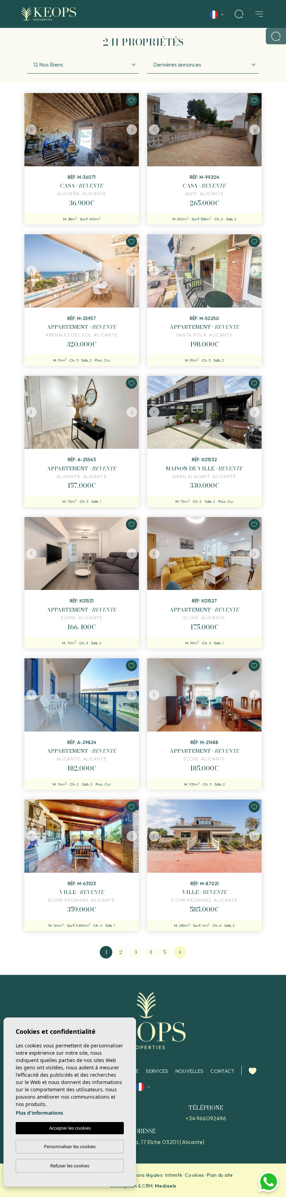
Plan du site (220, 1175)
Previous (31, 129)
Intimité (173, 1175)
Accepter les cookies (70, 1128)
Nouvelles (189, 1071)
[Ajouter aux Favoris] (131, 100)
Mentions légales (143, 1175)
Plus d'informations (39, 1112)
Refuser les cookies (69, 1165)
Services (157, 1071)
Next (132, 129)
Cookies (194, 1175)
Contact (222, 1071)
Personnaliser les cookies (70, 1146)
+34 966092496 (206, 1118)
